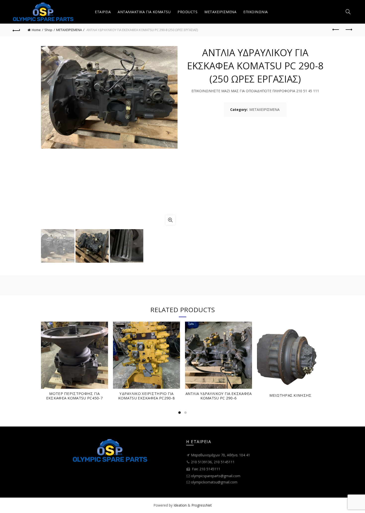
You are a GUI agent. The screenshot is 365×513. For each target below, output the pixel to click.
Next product (348, 30)
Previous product (336, 30)
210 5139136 (201, 462)
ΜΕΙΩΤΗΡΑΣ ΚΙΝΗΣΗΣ (290, 395)
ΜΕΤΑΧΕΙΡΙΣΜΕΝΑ (220, 11)
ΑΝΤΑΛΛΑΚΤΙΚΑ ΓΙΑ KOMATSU (144, 11)
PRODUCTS (187, 11)
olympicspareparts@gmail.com (215, 475)
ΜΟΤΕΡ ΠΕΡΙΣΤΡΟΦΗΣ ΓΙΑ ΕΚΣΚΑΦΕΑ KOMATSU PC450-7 (74, 395)
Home (36, 30)
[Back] (16, 30)
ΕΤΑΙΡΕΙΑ (103, 11)
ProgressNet (201, 505)
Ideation (180, 505)
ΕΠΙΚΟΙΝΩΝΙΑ (255, 11)
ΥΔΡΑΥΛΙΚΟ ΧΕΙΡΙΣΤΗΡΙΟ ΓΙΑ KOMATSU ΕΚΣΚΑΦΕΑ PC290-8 (146, 395)
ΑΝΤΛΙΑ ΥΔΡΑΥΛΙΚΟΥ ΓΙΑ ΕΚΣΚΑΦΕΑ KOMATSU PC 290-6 (218, 395)
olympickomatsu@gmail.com (214, 482)
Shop (48, 30)
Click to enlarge (170, 220)
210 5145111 (224, 462)
